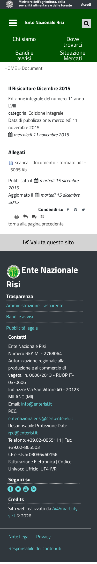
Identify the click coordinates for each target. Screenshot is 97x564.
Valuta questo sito (51, 242)
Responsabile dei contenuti (35, 548)
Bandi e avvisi (24, 55)
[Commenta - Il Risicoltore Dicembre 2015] (34, 216)
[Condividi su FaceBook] (68, 210)
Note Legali (20, 536)
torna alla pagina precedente (36, 223)
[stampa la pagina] (16, 216)
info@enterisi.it (36, 403)
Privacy (43, 536)
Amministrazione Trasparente (34, 305)
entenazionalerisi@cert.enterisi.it (40, 418)
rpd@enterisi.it (23, 432)
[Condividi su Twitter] (83, 210)
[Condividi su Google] (75, 210)
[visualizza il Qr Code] (42, 216)
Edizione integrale (45, 113)
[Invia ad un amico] (25, 216)
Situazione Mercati (72, 55)
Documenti (32, 68)
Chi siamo (24, 39)
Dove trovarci (72, 42)
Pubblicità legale (22, 328)
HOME (10, 68)
